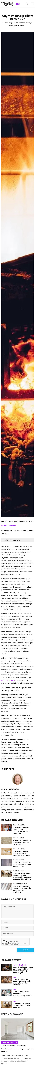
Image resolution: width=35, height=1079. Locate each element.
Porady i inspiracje (8, 525)
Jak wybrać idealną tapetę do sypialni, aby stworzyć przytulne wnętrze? (22, 982)
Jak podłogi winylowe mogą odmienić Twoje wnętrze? (21, 1005)
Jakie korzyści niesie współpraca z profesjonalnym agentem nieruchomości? (23, 994)
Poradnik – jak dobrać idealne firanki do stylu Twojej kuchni (22, 864)
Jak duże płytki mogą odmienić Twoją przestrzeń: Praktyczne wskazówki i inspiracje (22, 876)
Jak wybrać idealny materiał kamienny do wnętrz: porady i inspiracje (22, 889)
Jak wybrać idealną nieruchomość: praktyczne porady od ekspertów (22, 830)
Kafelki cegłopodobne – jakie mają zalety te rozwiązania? (22, 842)
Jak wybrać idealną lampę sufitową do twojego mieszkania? (21, 853)
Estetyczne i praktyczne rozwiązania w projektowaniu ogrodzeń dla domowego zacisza (17, 1052)
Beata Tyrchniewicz (9, 521)
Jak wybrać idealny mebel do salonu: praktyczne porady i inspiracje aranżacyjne (23, 970)
